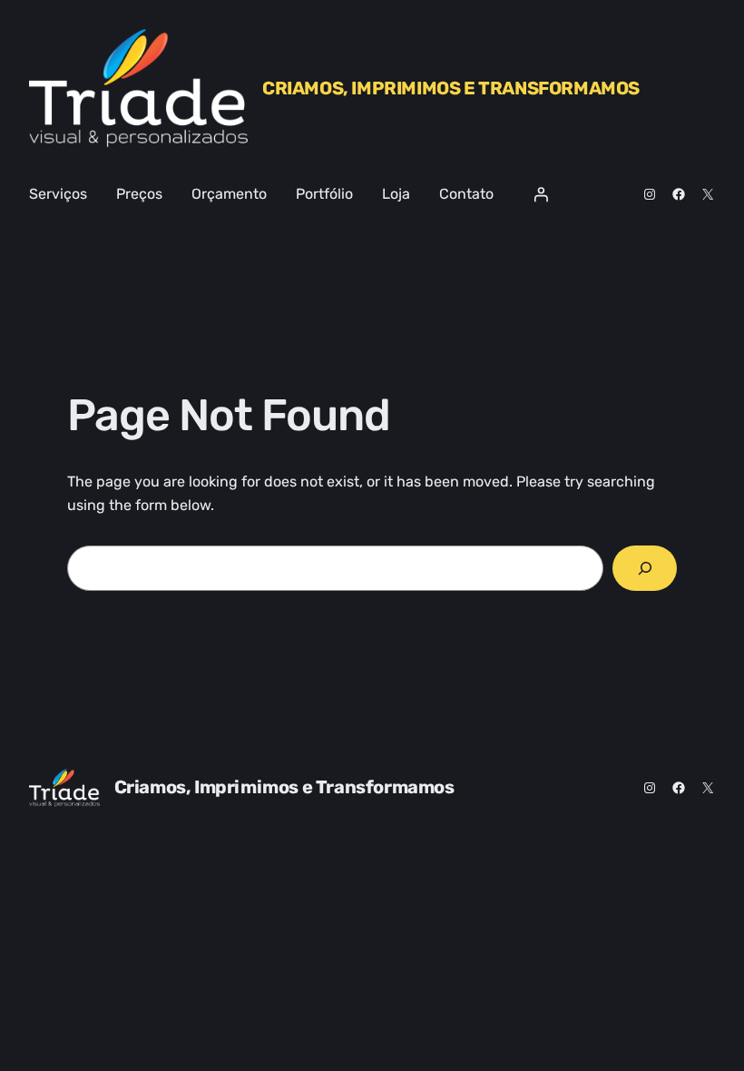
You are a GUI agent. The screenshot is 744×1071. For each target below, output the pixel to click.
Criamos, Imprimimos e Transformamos (451, 88)
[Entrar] (541, 194)
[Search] (644, 567)
